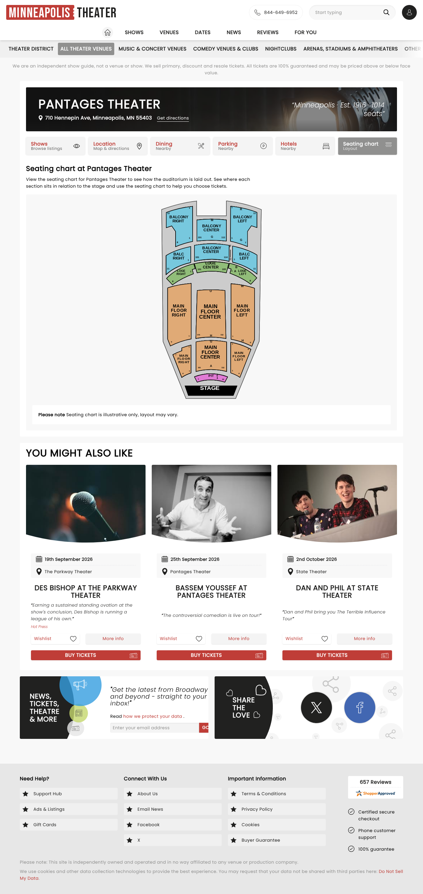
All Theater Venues (86, 48)
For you (306, 32)
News (234, 32)
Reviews (268, 32)
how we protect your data (153, 716)
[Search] (388, 12)
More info (113, 638)
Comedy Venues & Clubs (225, 48)
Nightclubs (281, 48)
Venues (169, 32)
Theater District (31, 48)
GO (205, 727)
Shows (134, 32)
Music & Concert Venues (152, 48)
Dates (203, 32)
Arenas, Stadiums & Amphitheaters (350, 48)
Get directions (173, 118)
